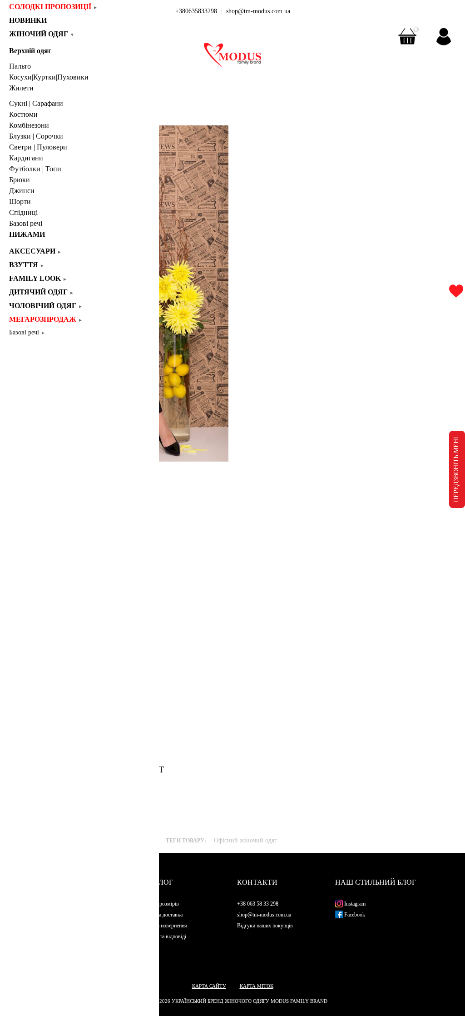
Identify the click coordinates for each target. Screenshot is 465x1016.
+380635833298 (196, 11)
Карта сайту (209, 986)
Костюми (23, 114)
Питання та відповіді (162, 936)
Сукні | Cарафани (36, 103)
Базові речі (25, 223)
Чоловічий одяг (46, 305)
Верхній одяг (30, 51)
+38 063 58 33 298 (257, 904)
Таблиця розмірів (159, 904)
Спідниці (23, 212)
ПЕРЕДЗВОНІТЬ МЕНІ (456, 469)
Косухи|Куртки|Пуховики (49, 77)
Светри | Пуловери (38, 147)
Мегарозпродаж (46, 319)
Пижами (27, 234)
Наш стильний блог (375, 882)
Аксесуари (35, 251)
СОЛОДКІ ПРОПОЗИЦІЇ (53, 6)
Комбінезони (29, 125)
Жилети (21, 88)
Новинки (31, 20)
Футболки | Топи (35, 169)
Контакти (257, 882)
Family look (38, 278)
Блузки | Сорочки (36, 136)
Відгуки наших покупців (265, 925)
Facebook (354, 914)
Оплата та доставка (161, 914)
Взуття (27, 265)
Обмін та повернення (163, 925)
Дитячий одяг (41, 292)
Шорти (20, 201)
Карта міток (256, 986)
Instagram (354, 904)
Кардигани (26, 158)
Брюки (19, 180)
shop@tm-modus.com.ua (258, 11)
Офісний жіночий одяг (245, 840)
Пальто (20, 66)
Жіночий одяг (41, 34)
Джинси (22, 190)
